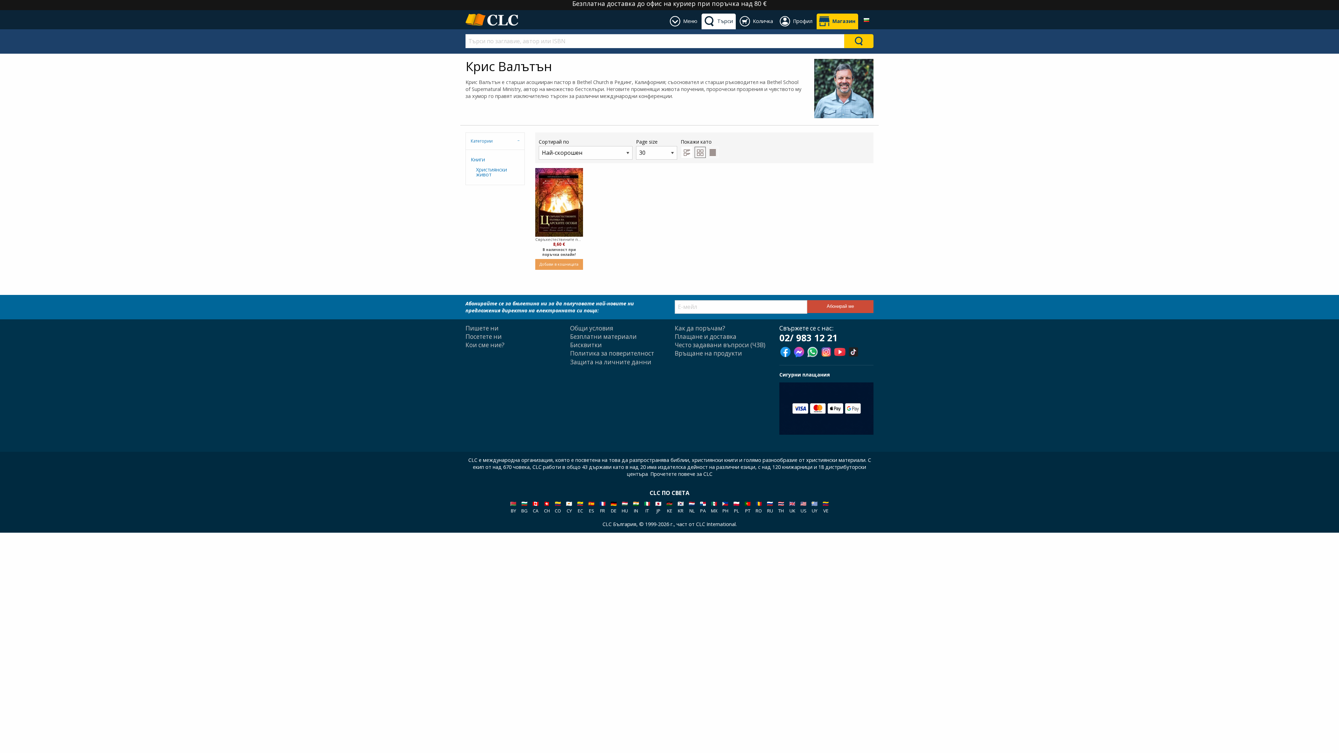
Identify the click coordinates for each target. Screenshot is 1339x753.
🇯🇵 (658, 507)
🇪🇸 (591, 507)
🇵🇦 (703, 507)
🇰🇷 (681, 507)
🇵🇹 (747, 507)
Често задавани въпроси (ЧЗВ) (720, 345)
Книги (478, 159)
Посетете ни (484, 337)
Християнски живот (491, 172)
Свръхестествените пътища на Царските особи (559, 239)
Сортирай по (554, 141)
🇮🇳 (636, 507)
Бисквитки (586, 345)
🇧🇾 (513, 507)
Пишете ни (482, 328)
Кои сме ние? (485, 345)
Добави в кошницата (558, 264)
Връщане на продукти (708, 353)
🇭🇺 (625, 507)
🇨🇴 (558, 507)
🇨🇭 (547, 507)
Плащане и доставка (705, 337)
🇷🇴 (759, 507)
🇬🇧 (792, 507)
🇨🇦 (535, 507)
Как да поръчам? (700, 328)
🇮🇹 (647, 507)
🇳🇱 (692, 507)
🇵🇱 (736, 507)
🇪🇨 (580, 507)
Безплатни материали (603, 337)
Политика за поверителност (612, 353)
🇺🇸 (803, 507)
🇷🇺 (770, 507)
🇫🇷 (602, 507)
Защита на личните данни (610, 362)
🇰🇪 (669, 507)
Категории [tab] (482, 141)
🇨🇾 (569, 507)
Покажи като (696, 141)
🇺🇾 (814, 507)
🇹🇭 (781, 507)
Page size (647, 141)
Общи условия (591, 328)
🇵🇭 (725, 507)
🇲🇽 (714, 507)
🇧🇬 (524, 507)
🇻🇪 (826, 507)
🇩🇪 (614, 507)
